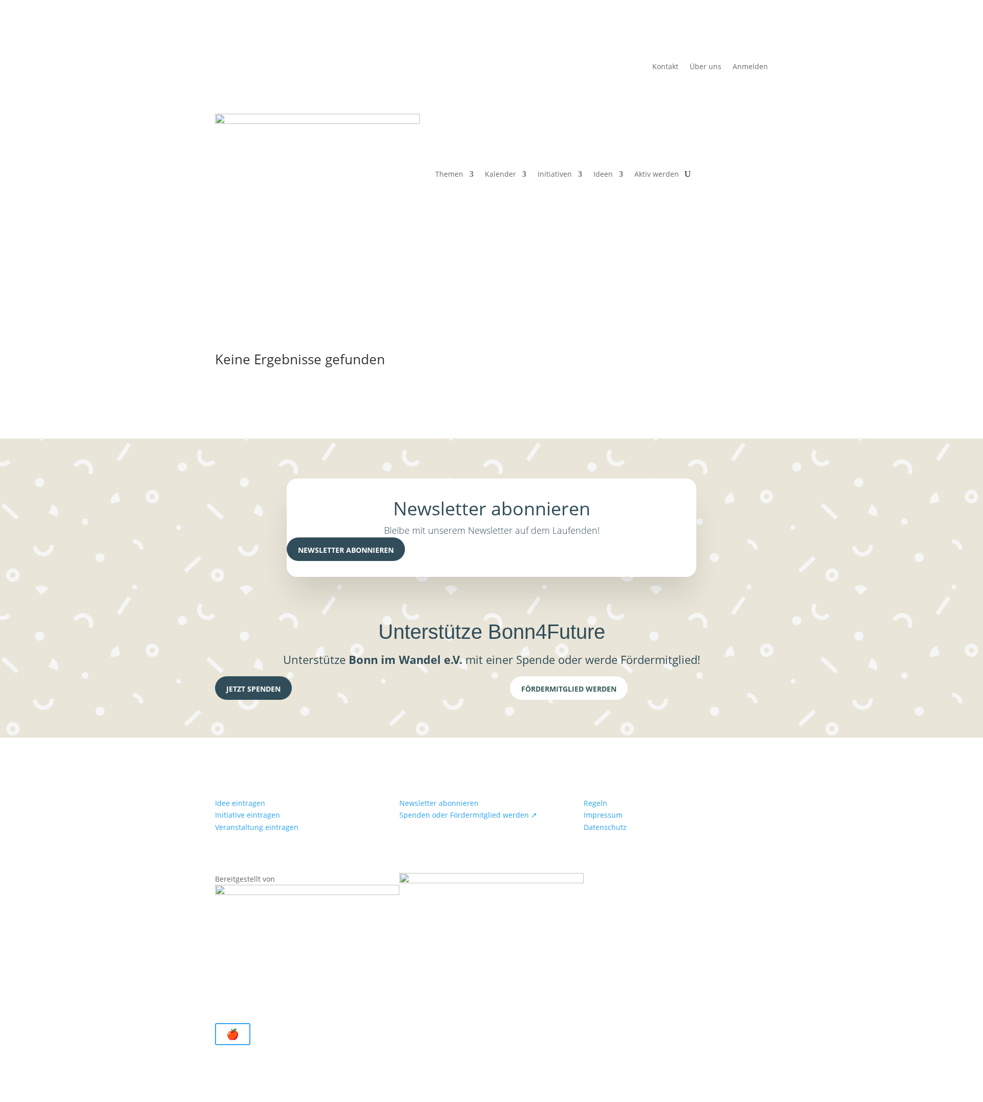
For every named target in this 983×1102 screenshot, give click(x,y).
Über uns (705, 67)
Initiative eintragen (247, 815)
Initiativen (555, 174)
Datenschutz (605, 827)
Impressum (603, 815)
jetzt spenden (253, 689)
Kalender (500, 174)
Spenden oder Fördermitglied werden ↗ (468, 815)
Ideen (603, 174)
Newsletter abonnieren (346, 550)
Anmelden (750, 67)
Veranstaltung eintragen (256, 827)
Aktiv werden (656, 174)
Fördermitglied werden (568, 689)
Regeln (595, 803)
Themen (449, 174)
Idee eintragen (240, 803)
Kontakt (665, 67)
